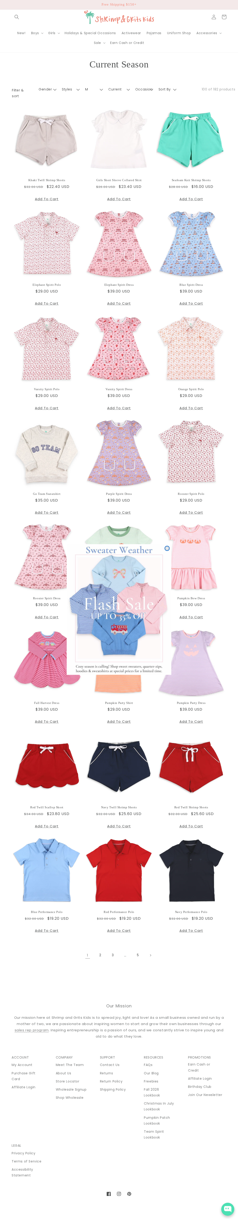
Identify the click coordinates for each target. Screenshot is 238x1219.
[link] (119, 609)
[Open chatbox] (227, 1209)
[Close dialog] (167, 548)
